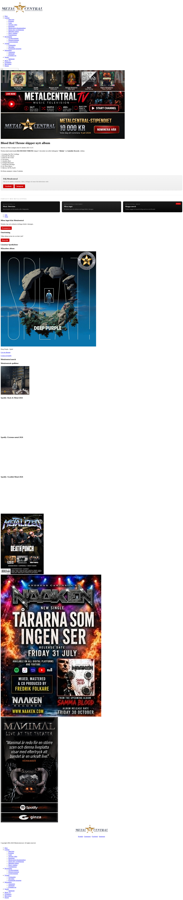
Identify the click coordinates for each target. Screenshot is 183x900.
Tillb (6, 215)
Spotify (7, 57)
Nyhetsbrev (8, 62)
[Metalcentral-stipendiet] (63, 138)
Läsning (7, 18)
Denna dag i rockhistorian (16, 30)
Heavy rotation (12, 33)
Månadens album (13, 31)
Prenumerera (6, 228)
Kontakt (80, 836)
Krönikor (11, 21)
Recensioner (8, 36)
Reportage (11, 26)
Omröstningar (12, 35)
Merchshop (8, 64)
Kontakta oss (12, 55)
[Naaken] (51, 716)
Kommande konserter (14, 48)
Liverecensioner (13, 42)
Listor (10, 23)
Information (8, 50)
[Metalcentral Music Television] (63, 112)
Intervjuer (11, 19)
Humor (7, 66)
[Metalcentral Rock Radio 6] (15, 394)
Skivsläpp (11, 47)
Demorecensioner (13, 40)
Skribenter (11, 54)
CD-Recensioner (13, 38)
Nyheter (7, 43)
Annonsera (11, 52)
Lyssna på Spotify (6, 355)
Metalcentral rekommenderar (17, 28)
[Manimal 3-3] (29, 822)
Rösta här (5, 240)
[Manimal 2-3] (29, 812)
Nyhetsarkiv (12, 45)
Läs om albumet (5, 352)
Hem (6, 16)
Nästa (6, 216)
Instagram (19, 186)
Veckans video (12, 24)
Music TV (8, 60)
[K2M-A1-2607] (63, 90)
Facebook (8, 186)
